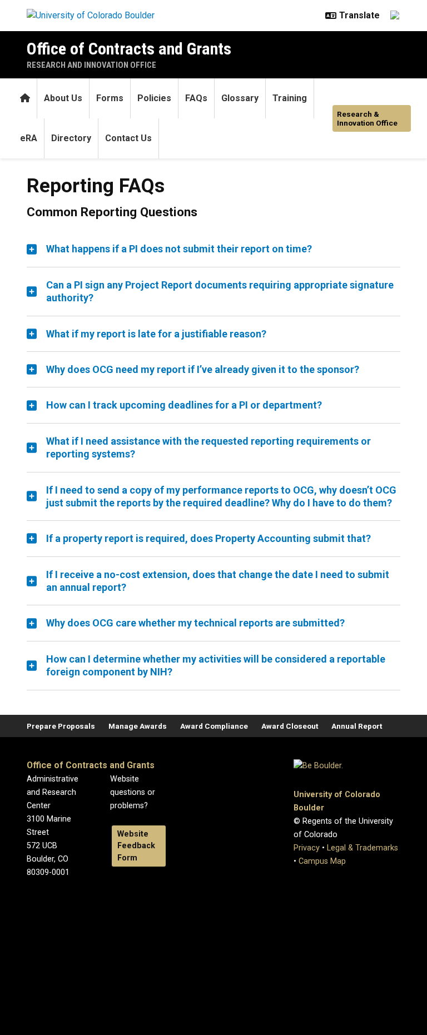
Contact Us (128, 138)
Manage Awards (137, 725)
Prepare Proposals (61, 725)
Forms (109, 98)
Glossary (240, 98)
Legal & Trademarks (362, 848)
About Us (63, 98)
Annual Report (356, 725)
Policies (154, 98)
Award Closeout (289, 725)
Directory (71, 138)
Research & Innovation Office (367, 118)
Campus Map (322, 861)
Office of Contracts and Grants (129, 48)
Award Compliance (214, 725)
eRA (28, 138)
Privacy (307, 848)
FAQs (196, 98)
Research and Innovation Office (91, 65)
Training (289, 98)
